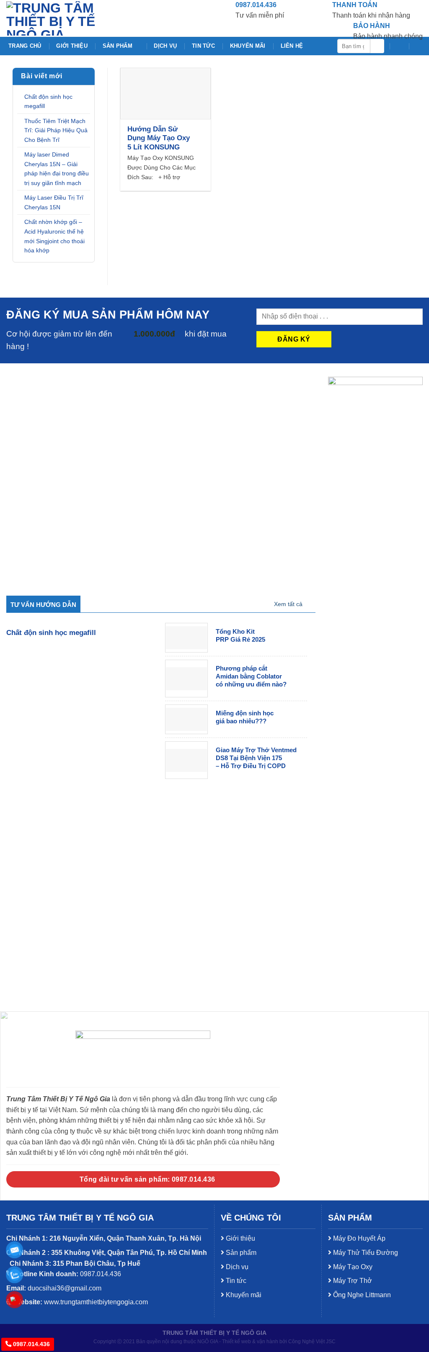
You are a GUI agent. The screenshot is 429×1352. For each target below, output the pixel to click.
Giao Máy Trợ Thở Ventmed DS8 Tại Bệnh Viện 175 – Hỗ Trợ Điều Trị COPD (256, 758)
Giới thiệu (72, 46)
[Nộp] (377, 46)
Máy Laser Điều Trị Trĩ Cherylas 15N (53, 202)
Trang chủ (24, 46)
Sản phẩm (117, 46)
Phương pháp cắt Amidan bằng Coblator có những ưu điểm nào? (251, 676)
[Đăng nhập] (418, 46)
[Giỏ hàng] (399, 46)
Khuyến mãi (248, 46)
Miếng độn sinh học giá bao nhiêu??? (245, 717)
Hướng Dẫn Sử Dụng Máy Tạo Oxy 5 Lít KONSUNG (158, 138)
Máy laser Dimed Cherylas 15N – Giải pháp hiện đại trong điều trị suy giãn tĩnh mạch (56, 168)
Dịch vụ (165, 46)
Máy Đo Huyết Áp (358, 1238)
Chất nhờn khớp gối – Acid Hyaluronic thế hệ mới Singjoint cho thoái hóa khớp (54, 236)
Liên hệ (292, 46)
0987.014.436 (30, 1344)
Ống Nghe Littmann (361, 1294)
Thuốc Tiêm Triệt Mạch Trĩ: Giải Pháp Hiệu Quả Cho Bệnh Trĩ (56, 130)
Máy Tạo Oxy (351, 1266)
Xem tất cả (288, 604)
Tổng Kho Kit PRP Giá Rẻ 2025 (240, 635)
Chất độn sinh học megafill (48, 101)
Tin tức (203, 46)
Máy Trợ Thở (351, 1280)
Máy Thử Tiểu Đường (364, 1252)
